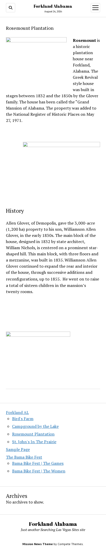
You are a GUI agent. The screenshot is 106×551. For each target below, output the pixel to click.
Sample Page (18, 449)
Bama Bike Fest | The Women (38, 471)
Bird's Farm (22, 418)
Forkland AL (17, 412)
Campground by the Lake (35, 426)
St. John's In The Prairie (34, 441)
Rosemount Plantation (33, 434)
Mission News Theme (37, 544)
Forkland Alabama (53, 6)
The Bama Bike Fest (24, 457)
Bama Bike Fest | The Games (38, 463)
